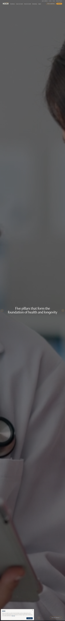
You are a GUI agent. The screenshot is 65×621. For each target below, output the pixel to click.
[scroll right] (2, 310)
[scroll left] (63, 310)
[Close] (33, 610)
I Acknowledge (29, 618)
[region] (17, 614)
